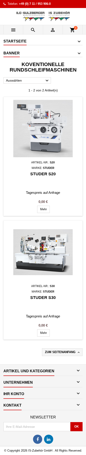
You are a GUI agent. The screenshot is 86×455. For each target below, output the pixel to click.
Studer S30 (43, 297)
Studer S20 (43, 174)
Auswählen (28, 80)
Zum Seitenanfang (62, 352)
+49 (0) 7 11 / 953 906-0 (35, 3)
